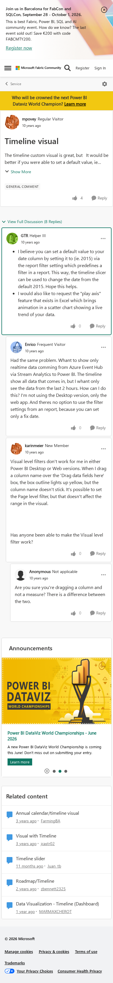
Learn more (75, 104)
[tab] (54, 771)
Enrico (30, 344)
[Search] (67, 67)
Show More (21, 171)
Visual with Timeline (36, 836)
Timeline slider (30, 858)
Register (83, 67)
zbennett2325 (53, 888)
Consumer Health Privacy (80, 970)
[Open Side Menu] (7, 68)
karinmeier (34, 445)
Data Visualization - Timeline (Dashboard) (57, 904)
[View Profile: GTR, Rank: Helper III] (12, 238)
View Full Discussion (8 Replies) (35, 221)
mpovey (29, 119)
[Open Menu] (105, 84)
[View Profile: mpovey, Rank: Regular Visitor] (12, 122)
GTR (24, 235)
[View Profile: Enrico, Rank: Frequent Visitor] (16, 347)
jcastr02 (48, 843)
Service (15, 84)
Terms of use (86, 951)
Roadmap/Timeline (35, 881)
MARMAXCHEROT (55, 911)
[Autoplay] (47, 771)
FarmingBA (50, 820)
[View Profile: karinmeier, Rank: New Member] (16, 449)
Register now (19, 48)
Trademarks (15, 962)
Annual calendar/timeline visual (47, 813)
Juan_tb (54, 866)
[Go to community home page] (38, 68)
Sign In (100, 67)
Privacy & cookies (54, 951)
